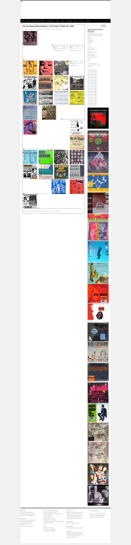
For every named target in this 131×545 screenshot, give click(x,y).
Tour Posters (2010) (92, 79)
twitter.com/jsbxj (47, 517)
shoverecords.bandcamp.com (50, 512)
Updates (88, 21)
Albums (89, 38)
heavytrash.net (23, 524)
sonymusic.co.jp (47, 529)
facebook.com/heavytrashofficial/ (27, 520)
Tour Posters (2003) (92, 86)
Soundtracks (90, 41)
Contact (81, 21)
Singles (89, 37)
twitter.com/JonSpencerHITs (72, 535)
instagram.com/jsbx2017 (49, 518)
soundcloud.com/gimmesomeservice (74, 515)
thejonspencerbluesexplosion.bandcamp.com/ (53, 521)
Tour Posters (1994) (92, 100)
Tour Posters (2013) (92, 74)
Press (89, 58)
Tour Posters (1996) (92, 97)
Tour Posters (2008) (92, 82)
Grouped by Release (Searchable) (95, 34)
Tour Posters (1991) (92, 105)
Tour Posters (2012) (92, 76)
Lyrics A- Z (90, 51)
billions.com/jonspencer (71, 537)
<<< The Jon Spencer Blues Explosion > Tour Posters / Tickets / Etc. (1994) (42, 29)
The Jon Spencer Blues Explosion (35, 21)
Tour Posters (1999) (92, 93)
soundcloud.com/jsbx (48, 523)
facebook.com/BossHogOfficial (27, 515)
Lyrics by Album (91, 49)
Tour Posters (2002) (92, 88)
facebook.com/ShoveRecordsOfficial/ (74, 534)
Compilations (91, 40)
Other (57, 21)
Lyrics (62, 21)
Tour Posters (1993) (92, 102)
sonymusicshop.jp (47, 530)
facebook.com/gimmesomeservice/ (74, 513)
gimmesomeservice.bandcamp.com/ (74, 518)
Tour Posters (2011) (92, 77)
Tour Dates (69, 21)
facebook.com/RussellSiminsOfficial (74, 528)
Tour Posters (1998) (92, 94)
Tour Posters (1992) (92, 103)
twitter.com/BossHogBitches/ (27, 512)
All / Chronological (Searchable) (95, 35)
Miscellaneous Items (92, 52)
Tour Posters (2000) (92, 91)
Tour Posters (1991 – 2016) (94, 65)
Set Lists (89, 66)
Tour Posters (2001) (92, 89)
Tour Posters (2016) (92, 70)
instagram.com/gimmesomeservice (74, 517)
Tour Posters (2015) (92, 71)
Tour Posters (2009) (92, 80)
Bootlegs (90, 43)
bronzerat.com (46, 527)
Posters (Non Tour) (92, 57)
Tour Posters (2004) (92, 85)
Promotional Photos (92, 55)
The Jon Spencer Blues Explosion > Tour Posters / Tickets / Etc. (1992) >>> (42, 211)
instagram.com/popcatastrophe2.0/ (97, 515)
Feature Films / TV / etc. (93, 48)
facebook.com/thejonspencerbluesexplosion (53, 513)
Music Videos (91, 54)
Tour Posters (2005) (92, 83)
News (22, 21)
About (75, 21)
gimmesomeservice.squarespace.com (74, 512)
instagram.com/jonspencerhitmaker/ (74, 532)
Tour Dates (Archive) (92, 63)
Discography (50, 21)
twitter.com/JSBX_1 (48, 515)
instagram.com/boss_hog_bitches (27, 513)
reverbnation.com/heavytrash (26, 526)
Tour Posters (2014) (92, 73)
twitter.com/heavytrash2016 (26, 521)
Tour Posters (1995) (92, 99)
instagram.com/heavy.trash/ (26, 523)
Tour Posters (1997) (92, 96)
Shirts (89, 60)
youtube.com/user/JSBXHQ (49, 520)
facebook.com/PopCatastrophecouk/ (97, 514)
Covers (89, 46)
